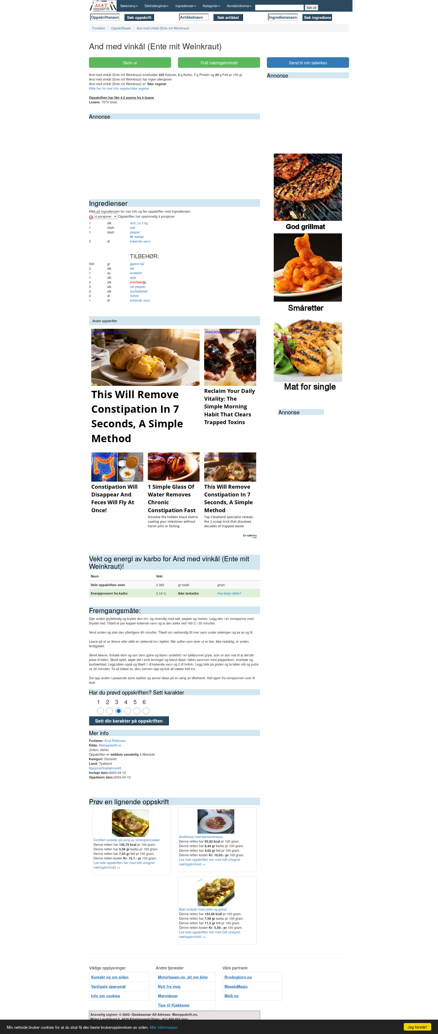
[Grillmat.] (308, 193)
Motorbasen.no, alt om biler (183, 977)
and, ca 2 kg (139, 223)
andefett (136, 273)
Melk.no (231, 995)
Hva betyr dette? (229, 593)
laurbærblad (138, 291)
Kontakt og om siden (109, 977)
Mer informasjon (163, 1027)
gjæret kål (137, 263)
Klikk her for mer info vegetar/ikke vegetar (119, 88)
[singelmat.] (308, 352)
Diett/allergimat (155, 5)
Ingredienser (184, 5)
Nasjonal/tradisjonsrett (105, 768)
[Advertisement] (174, 153)
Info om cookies (105, 995)
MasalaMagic (236, 986)
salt (132, 227)
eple (133, 277)
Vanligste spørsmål (108, 986)
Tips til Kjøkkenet (174, 1005)
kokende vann (140, 241)
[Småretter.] (308, 273)
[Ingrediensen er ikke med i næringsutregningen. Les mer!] (144, 282)
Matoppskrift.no (110, 745)
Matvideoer (168, 995)
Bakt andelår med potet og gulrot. (203, 909)
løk (132, 268)
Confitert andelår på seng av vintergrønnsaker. (127, 840)
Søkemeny (128, 5)
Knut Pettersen (115, 740)
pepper (135, 232)
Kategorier (210, 5)
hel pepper (138, 286)
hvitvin (134, 295)
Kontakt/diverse (238, 5)
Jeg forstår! (417, 1027)
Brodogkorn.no (238, 977)
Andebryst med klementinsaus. (201, 836)
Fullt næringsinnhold (219, 62)
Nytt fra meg (169, 986)
